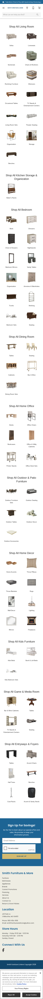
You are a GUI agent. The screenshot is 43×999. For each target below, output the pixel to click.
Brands (4, 887)
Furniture (5, 878)
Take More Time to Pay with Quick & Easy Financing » (23, 2)
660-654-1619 (13, 921)
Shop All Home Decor (21, 553)
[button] (3, 8)
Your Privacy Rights (21, 988)
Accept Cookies (31, 995)
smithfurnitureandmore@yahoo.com (20, 923)
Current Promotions (9, 889)
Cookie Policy (21, 984)
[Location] (27, 8)
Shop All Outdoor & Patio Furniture (21, 479)
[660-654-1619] (33, 8)
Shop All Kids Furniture (21, 641)
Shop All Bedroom (21, 209)
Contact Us (6, 901)
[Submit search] (37, 15)
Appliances (6, 884)
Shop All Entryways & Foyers (21, 744)
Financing (5, 892)
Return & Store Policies (10, 904)
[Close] (40, 973)
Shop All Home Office (21, 406)
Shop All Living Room (21, 26)
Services (5, 895)
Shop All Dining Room (21, 336)
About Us (5, 898)
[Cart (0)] (39, 8)
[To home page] (15, 8)
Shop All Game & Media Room (21, 691)
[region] (21, 984)
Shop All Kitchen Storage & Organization (21, 177)
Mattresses (6, 881)
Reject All (11, 995)
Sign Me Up (21, 856)
